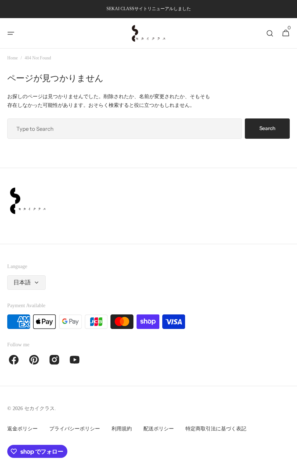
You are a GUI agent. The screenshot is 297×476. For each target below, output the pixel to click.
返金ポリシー (22, 428)
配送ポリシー (158, 428)
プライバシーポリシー (74, 428)
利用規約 (122, 428)
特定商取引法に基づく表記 (215, 428)
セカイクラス (39, 408)
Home (12, 57)
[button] (11, 33)
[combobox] (124, 128)
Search (267, 128)
